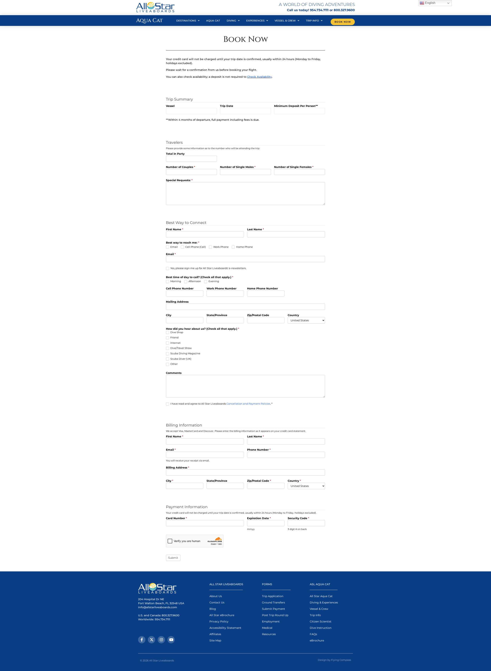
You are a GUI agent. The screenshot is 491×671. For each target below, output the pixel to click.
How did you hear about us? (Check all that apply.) (202, 329)
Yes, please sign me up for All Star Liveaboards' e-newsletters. (208, 268)
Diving (231, 20)
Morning (175, 281)
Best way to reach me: (182, 242)
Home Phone (244, 246)
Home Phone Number (262, 288)
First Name (174, 229)
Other (174, 363)
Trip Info (312, 20)
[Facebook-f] (141, 639)
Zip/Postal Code (258, 315)
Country (293, 315)
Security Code (298, 518)
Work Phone (221, 246)
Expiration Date (259, 518)
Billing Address (177, 467)
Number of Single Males (237, 167)
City (168, 315)
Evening (213, 281)
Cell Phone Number (180, 288)
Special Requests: (179, 180)
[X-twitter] (151, 639)
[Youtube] (171, 639)
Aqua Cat (213, 20)
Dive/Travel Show (181, 348)
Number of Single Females (293, 167)
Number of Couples (180, 167)
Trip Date (226, 106)
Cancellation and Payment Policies (248, 403)
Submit (173, 557)
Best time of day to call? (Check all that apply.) (199, 277)
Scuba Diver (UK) (180, 358)
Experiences (255, 20)
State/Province (217, 315)
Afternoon (194, 281)
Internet (175, 342)
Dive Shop (176, 332)
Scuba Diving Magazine (185, 353)
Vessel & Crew (285, 20)
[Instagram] (161, 639)
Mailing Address (177, 301)
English (429, 2)
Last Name (255, 229)
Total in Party (175, 153)
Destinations (186, 20)
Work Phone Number (221, 288)
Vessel (170, 106)
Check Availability (259, 77)
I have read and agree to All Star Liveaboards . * (221, 403)
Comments (173, 373)
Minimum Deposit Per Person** (296, 106)
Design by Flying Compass (334, 659)
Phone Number (259, 449)
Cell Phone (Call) (195, 246)
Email (174, 246)
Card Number (176, 518)
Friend (174, 337)
